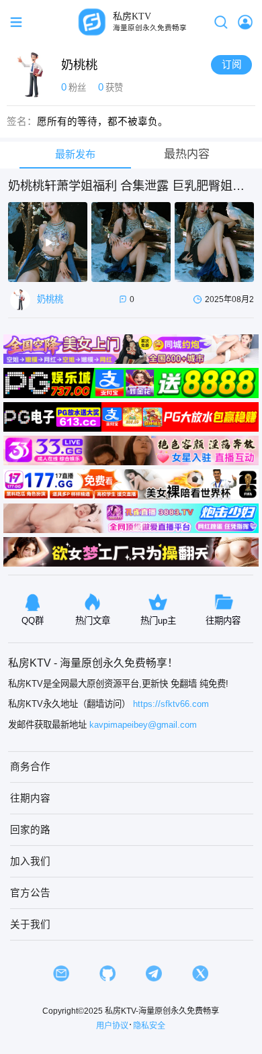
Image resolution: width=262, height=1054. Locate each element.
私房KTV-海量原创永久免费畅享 (162, 1011)
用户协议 (112, 1026)
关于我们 (30, 924)
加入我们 (30, 861)
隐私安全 (149, 1026)
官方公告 (30, 893)
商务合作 (30, 766)
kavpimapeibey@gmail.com (143, 725)
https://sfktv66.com (171, 704)
